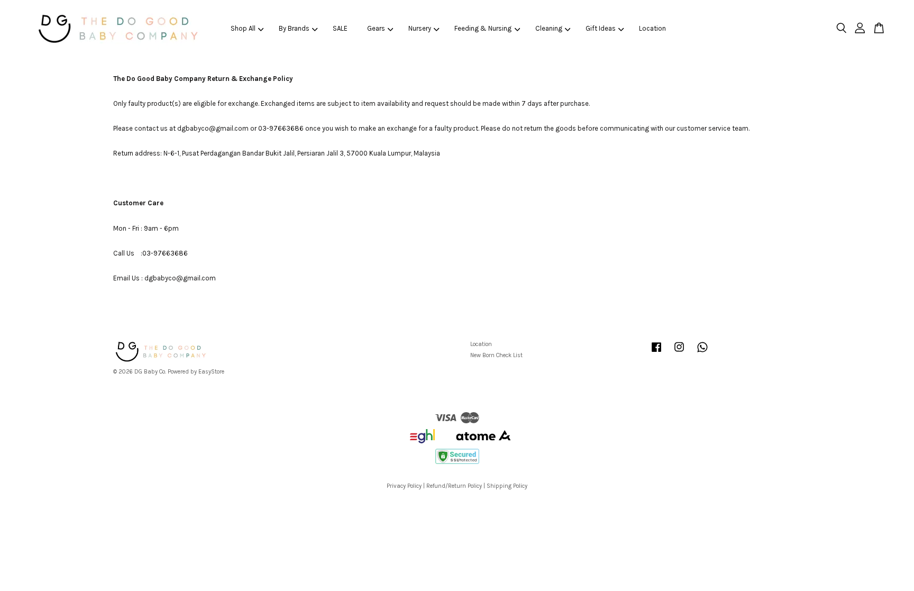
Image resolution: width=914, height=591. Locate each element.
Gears (376, 28)
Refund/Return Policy (454, 486)
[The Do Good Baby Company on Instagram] (679, 352)
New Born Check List (496, 355)
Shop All (243, 28)
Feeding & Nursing (482, 28)
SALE (340, 28)
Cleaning (548, 28)
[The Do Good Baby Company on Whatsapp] (702, 352)
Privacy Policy (404, 486)
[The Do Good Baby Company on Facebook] (656, 352)
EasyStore (211, 371)
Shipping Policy (507, 486)
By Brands (294, 28)
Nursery (419, 28)
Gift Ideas (601, 28)
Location (652, 28)
